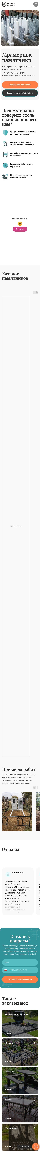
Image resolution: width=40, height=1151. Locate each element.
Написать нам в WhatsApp (20, 93)
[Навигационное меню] (36, 4)
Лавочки (9, 1071)
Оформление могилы (16, 1014)
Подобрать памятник (20, 85)
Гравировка (11, 1128)
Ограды (9, 1043)
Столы (8, 1099)
